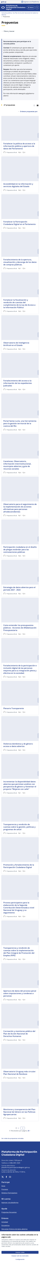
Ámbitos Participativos (9, 1193)
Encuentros (5, 1225)
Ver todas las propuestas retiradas (12, 1138)
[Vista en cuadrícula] (38, 105)
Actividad (4, 1222)
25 (28, 1131)
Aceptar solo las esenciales (20, 1256)
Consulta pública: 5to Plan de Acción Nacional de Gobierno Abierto (19, 14)
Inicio (3, 1186)
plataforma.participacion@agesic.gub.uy (15, 1167)
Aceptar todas (20, 1252)
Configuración (20, 1259)
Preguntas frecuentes (9, 1212)
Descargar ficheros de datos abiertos (14, 1229)
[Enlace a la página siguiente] (22, 1128)
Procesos (4, 1189)
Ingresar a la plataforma (9, 1203)
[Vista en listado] (34, 105)
